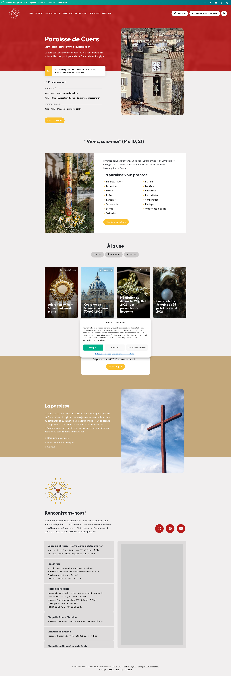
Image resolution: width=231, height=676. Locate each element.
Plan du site (116, 667)
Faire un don (62, 3)
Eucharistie (150, 190)
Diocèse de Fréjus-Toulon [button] (16, 3)
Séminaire (51, 3)
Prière (109, 195)
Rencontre (111, 199)
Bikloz (129, 669)
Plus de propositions (116, 222)
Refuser (115, 347)
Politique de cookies (103, 354)
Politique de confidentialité (148, 667)
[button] (101, 69)
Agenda (33, 3)
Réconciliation (152, 195)
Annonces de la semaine (206, 13)
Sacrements (112, 204)
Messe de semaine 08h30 (69, 109)
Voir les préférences (137, 347)
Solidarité (111, 213)
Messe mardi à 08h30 (67, 93)
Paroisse (41, 3)
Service (109, 208)
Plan (97, 550)
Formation (111, 186)
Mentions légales (129, 667)
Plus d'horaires (54, 120)
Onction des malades (155, 208)
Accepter (93, 347)
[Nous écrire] (181, 528)
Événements (114, 254)
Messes (97, 254)
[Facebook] (170, 528)
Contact (51, 446)
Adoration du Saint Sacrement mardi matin (79, 98)
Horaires (181, 13)
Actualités (131, 254)
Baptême (149, 186)
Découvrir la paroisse (58, 437)
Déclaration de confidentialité (123, 354)
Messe (109, 190)
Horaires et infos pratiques (60, 442)
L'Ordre (149, 181)
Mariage (149, 204)
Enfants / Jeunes (114, 181)
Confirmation (151, 199)
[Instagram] (159, 528)
